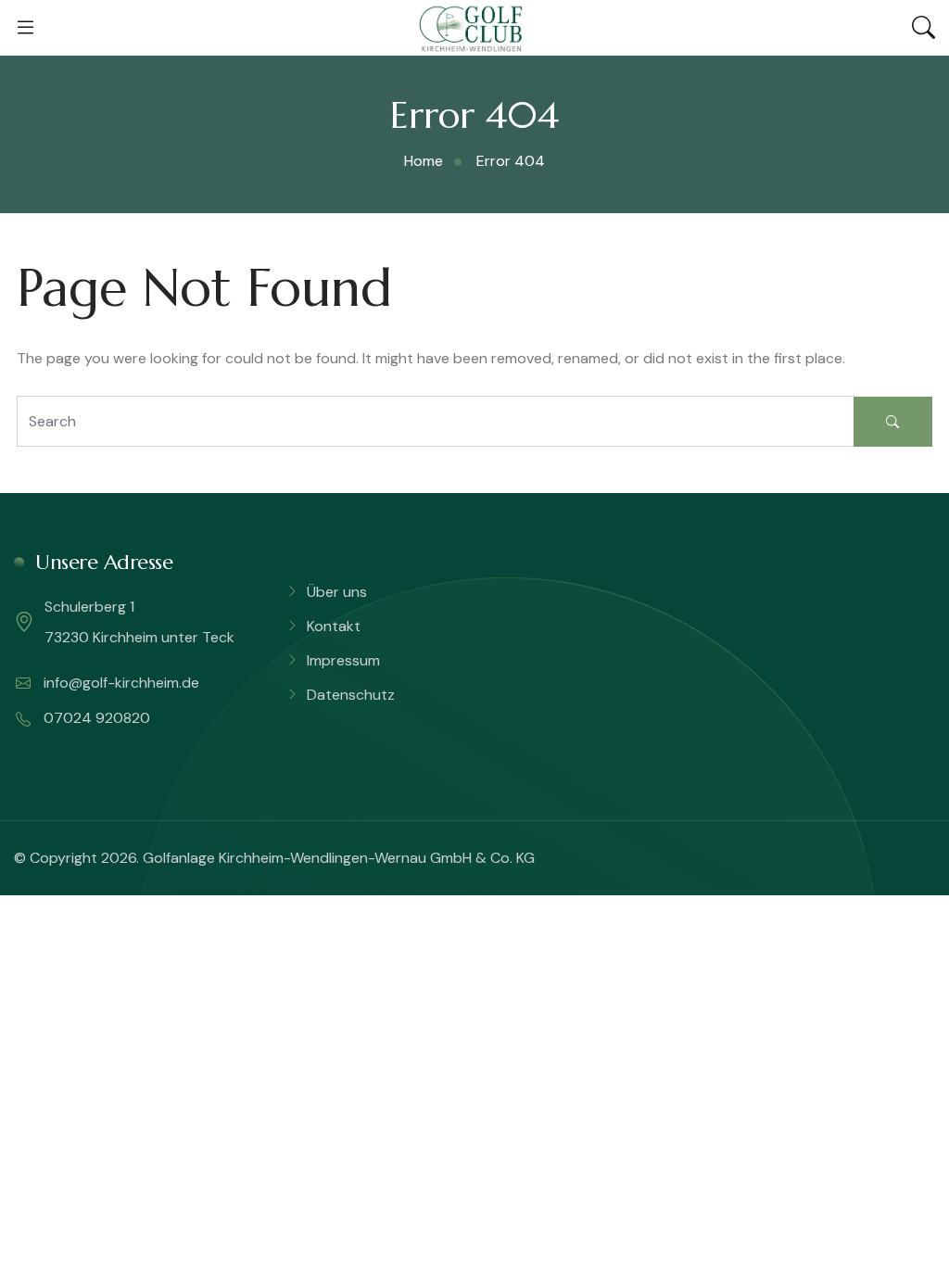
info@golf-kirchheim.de (119, 682)
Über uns (337, 591)
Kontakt (334, 626)
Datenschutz (351, 694)
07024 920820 (95, 718)
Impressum (343, 660)
